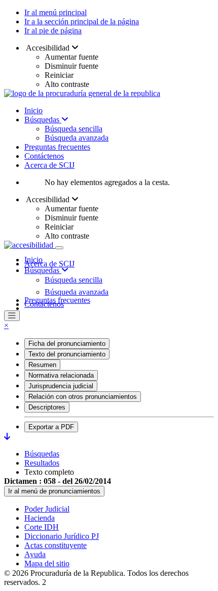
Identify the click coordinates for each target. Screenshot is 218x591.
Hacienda (39, 518)
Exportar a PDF (51, 427)
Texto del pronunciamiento (66, 354)
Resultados (41, 463)
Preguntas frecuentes (57, 147)
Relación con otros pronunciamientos (82, 396)
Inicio (33, 110)
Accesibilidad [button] (47, 47)
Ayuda (35, 554)
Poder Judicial (46, 509)
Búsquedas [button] (42, 270)
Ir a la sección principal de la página (81, 21)
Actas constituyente (55, 545)
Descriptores (46, 407)
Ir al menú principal (55, 12)
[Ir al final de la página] (7, 436)
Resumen (42, 365)
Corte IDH (41, 527)
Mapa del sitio (46, 563)
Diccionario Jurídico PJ (61, 536)
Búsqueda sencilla (73, 128)
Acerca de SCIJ (49, 165)
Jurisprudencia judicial (60, 386)
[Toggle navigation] (59, 247)
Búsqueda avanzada (76, 137)
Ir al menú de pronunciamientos (54, 491)
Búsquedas (42, 119)
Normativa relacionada (61, 375)
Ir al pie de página (53, 30)
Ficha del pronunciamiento (66, 343)
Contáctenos (44, 156)
